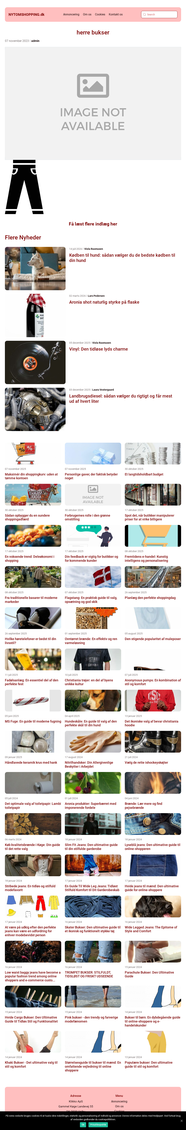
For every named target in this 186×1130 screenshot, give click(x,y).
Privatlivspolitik (98, 1124)
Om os (87, 14)
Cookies (100, 14)
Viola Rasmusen (93, 248)
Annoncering (71, 14)
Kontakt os (116, 14)
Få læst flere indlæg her (93, 224)
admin (35, 41)
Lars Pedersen (96, 295)
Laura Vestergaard (103, 389)
